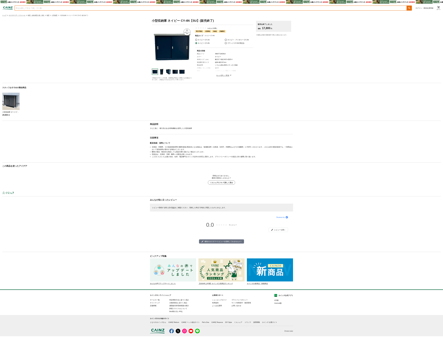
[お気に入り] (187, 32)
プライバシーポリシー (240, 300)
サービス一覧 (155, 300)
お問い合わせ (236, 306)
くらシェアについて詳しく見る (221, 182)
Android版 (278, 303)
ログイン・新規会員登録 (424, 8)
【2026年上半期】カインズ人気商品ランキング (215, 283)
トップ (4, 15)
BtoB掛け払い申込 (176, 311)
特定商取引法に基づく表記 (179, 300)
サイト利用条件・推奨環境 (241, 303)
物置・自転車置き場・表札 (36, 15)
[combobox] (209, 8)
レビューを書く (212, 28)
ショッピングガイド (219, 300)
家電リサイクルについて (178, 308)
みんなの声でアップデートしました (163, 283)
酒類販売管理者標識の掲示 (179, 306)
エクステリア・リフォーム (17, 15)
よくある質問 (217, 306)
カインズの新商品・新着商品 (257, 283)
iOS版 (276, 300)
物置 (48, 15)
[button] (409, 8)
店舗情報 (153, 306)
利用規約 (215, 303)
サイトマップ (155, 303)
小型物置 (54, 15)
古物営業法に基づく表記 (178, 303)
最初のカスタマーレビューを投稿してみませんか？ (223, 241)
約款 (173, 207)
